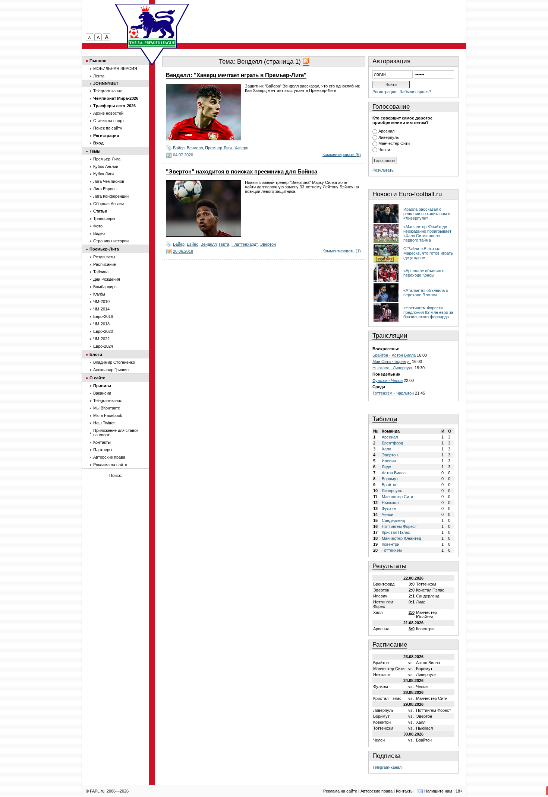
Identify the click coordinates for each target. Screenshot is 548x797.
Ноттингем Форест (399, 526)
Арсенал (386, 131)
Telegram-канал (386, 767)
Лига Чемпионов (108, 181)
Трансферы (104, 218)
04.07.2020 (183, 155)
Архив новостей (108, 113)
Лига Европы (105, 189)
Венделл (195, 148)
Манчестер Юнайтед (401, 538)
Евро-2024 (103, 346)
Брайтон (389, 484)
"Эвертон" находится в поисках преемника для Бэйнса (241, 172)
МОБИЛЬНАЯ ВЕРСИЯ (115, 68)
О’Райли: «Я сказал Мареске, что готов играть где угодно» (428, 253)
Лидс (386, 467)
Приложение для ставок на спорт (115, 432)
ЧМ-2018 (101, 324)
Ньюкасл (390, 502)
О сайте (97, 378)
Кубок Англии (105, 166)
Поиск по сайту (107, 128)
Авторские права (109, 457)
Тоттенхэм (392, 550)
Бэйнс (192, 244)
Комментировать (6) (341, 154)
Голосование (391, 106)
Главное (97, 60)
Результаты (383, 170)
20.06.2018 (183, 251)
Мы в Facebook (107, 415)
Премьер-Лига (218, 148)
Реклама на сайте (110, 464)
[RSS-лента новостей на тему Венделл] (306, 62)
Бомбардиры (105, 286)
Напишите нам (438, 791)
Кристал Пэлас (396, 532)
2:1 (412, 596)
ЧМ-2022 (101, 339)
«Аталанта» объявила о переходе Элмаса (425, 292)
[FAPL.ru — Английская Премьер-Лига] (152, 26)
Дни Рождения (106, 279)
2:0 (412, 590)
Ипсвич (389, 461)
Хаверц (241, 148)
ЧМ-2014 (101, 309)
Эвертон (268, 244)
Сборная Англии (108, 203)
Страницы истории (111, 241)
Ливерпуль (388, 137)
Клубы (99, 294)
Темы (94, 151)
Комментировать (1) (341, 251)
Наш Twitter (104, 423)
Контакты (102, 442)
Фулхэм (389, 508)
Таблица (384, 419)
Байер (179, 148)
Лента (98, 76)
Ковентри (390, 544)
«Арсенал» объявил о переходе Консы (423, 272)
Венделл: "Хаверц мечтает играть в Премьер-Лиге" (236, 75)
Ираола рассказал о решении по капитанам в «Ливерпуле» (426, 213)
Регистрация (384, 91)
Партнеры (102, 449)
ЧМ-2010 (101, 301)
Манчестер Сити (394, 143)
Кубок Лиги (103, 174)
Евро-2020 (103, 331)
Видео (99, 233)
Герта (224, 244)
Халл (386, 449)
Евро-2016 (103, 316)
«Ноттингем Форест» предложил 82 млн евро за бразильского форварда (428, 312)
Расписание (389, 644)
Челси (384, 149)
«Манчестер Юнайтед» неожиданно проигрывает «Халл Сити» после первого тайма (427, 233)
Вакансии (102, 393)
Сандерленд (393, 520)
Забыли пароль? (415, 91)
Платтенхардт (245, 244)
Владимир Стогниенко (114, 362)
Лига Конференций (111, 196)
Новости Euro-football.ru (407, 194)
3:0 (412, 584)
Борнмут (390, 478)
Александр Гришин (111, 369)
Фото (98, 226)
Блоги (95, 354)
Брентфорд (392, 443)
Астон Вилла (394, 473)
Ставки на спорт (108, 120)
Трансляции (389, 335)
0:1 (412, 602)
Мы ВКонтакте (106, 408)
